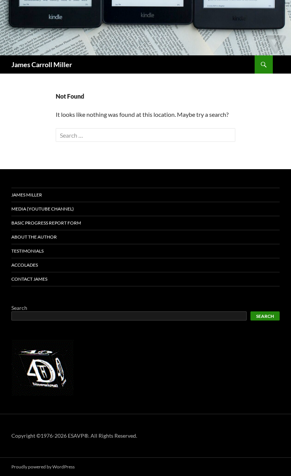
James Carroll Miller (41, 64)
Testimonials (27, 251)
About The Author (34, 237)
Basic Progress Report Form (46, 223)
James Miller (26, 195)
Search (19, 308)
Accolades (24, 265)
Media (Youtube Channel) (42, 209)
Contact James (29, 279)
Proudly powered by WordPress (43, 467)
